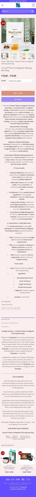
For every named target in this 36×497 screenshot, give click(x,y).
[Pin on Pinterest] (15, 308)
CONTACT (15, 436)
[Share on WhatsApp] (3, 308)
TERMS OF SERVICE (12, 437)
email (15, 411)
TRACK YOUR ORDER (19, 439)
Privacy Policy (15, 483)
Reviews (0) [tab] (5, 326)
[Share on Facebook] (6, 308)
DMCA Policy (24, 484)
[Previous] (4, 34)
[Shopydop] (18, 5)
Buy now (18, 99)
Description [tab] (5, 319)
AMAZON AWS (21, 489)
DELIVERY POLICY (25, 437)
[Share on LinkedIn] (18, 308)
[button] (2, 5)
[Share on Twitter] (9, 308)
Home (3, 61)
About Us (7, 483)
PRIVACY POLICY (25, 436)
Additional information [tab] (9, 323)
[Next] (31, 34)
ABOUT (7, 436)
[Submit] (32, 11)
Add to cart (18, 93)
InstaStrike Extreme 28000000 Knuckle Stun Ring (26, 468)
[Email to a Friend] (12, 308)
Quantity (3, 80)
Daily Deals (10, 61)
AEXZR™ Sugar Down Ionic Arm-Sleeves (9, 468)
